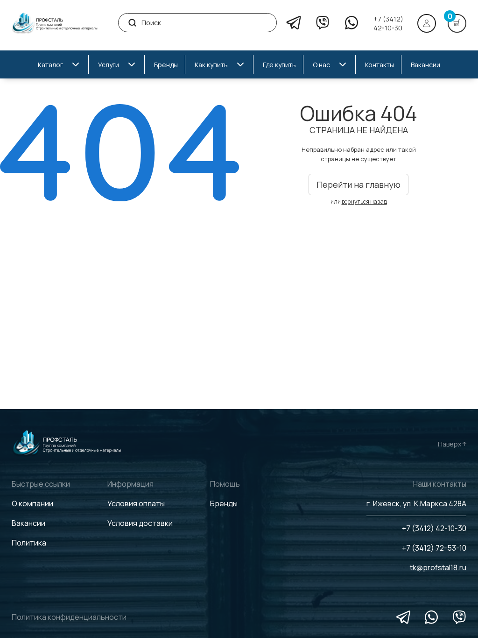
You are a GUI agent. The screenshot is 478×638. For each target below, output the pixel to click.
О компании (32, 503)
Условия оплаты (136, 503)
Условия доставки (140, 523)
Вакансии (28, 523)
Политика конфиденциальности (69, 617)
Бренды (224, 503)
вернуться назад (364, 202)
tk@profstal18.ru (438, 567)
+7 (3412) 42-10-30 (388, 23)
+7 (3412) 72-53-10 (434, 548)
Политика (29, 543)
